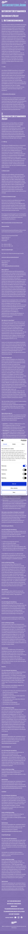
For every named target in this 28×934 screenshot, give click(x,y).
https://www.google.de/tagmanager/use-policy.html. (13, 889)
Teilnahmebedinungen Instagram (14, 909)
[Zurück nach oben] (25, 931)
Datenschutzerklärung (14, 903)
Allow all (14, 483)
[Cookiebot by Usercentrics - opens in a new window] (21, 440)
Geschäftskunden (14, 914)
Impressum (14, 906)
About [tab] (23, 444)
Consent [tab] (5, 444)
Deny (14, 492)
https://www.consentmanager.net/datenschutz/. (12, 788)
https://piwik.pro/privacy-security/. (9, 743)
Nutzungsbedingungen (14, 901)
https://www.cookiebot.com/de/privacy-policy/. (12, 831)
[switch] (25, 470)
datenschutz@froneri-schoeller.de (12, 266)
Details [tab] (14, 444)
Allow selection (14, 488)
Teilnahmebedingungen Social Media (14, 911)
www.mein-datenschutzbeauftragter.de (10, 257)
